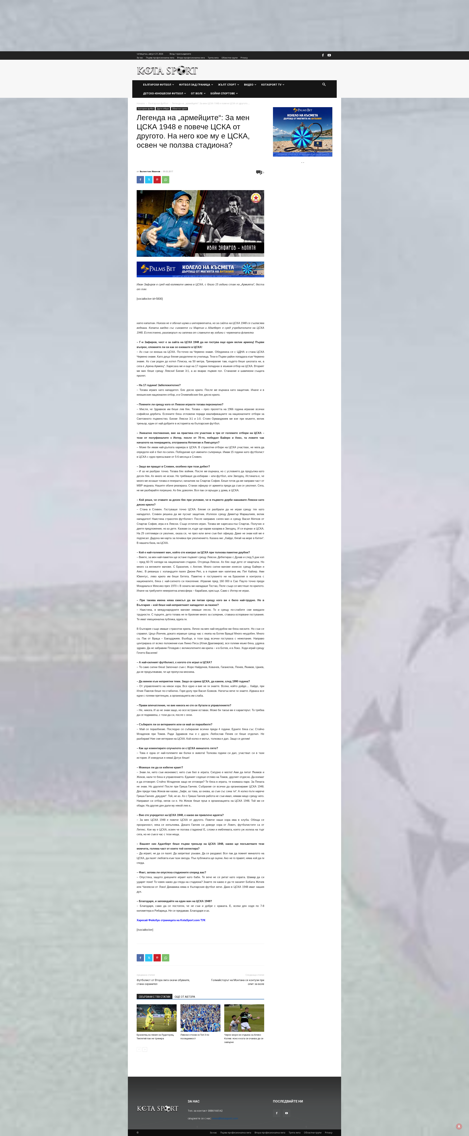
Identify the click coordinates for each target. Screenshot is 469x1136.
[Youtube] (329, 55)
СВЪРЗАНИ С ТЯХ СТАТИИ (154, 996)
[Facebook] (323, 55)
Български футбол (158, 103)
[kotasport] (167, 70)
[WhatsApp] (165, 179)
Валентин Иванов (150, 171)
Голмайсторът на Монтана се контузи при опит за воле (237, 982)
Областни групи (179, 108)
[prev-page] (139, 1049)
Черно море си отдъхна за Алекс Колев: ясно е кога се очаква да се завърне (243, 1038)
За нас (213, 1132)
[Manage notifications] (459, 1126)
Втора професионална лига (270, 1132)
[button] (324, 84)
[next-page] (145, 1049)
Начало (141, 103)
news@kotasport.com (225, 1118)
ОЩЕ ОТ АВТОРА (185, 996)
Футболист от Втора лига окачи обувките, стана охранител (163, 982)
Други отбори (163, 108)
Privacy (328, 1132)
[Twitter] (148, 179)
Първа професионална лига (235, 1132)
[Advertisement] (110, 25)
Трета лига (294, 1132)
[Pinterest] (157, 179)
